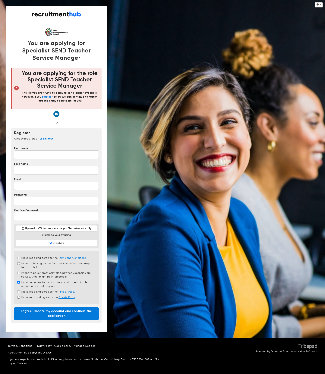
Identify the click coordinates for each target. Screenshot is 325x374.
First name (21, 148)
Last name (21, 164)
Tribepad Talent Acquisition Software (294, 351)
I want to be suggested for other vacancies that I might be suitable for (56, 265)
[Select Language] (319, 5)
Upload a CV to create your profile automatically (57, 228)
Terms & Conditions (20, 345)
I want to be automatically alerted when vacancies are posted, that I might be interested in (56, 274)
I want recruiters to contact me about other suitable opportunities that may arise (54, 284)
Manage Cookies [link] (84, 345)
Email (17, 179)
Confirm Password (26, 210)
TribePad (307, 347)
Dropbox (58, 243)
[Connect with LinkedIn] (56, 114)
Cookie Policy (66, 297)
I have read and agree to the (53, 257)
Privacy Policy (66, 291)
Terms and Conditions (72, 257)
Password (20, 194)
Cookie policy (62, 345)
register (47, 97)
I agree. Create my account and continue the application (56, 314)
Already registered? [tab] (33, 138)
